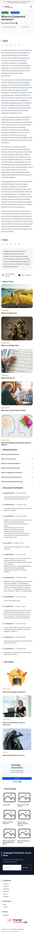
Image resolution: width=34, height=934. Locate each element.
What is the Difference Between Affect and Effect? (9, 842)
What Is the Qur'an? (8, 378)
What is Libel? (6, 804)
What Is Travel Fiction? (9, 313)
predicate (24, 87)
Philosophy (5, 408)
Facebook (6, 915)
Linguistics (7, 719)
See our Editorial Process (9, 275)
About (4, 904)
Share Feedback (26, 275)
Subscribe (17, 778)
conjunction (24, 58)
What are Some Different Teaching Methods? (22, 823)
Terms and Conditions (14, 931)
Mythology (5, 343)
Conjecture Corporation (18, 929)
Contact (5, 907)
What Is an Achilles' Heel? (10, 345)
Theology (4, 375)
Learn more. (24, 2)
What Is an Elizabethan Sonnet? (14, 755)
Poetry (5, 752)
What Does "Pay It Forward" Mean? (13, 410)
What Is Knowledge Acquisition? (14, 692)
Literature (5, 310)
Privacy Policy (4, 931)
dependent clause (16, 103)
